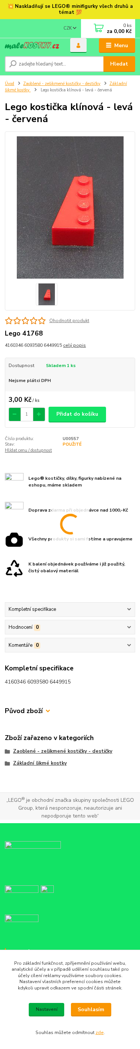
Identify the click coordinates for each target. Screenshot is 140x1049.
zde (100, 1033)
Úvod (9, 84)
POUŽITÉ (72, 444)
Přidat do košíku (77, 414)
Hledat (119, 63)
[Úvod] (32, 45)
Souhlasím (91, 1009)
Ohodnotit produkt (69, 321)
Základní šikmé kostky (40, 763)
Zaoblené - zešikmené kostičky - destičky (61, 84)
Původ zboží (24, 711)
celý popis (74, 345)
